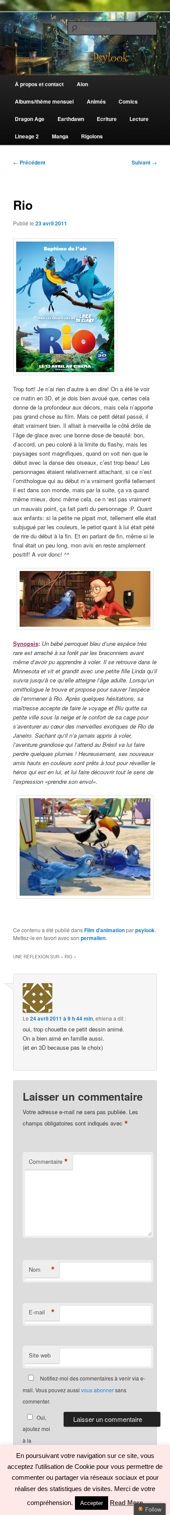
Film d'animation (104, 930)
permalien (93, 938)
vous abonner (97, 1390)
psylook (145, 930)
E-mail (42, 1312)
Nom (42, 1269)
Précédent (29, 162)
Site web (40, 1355)
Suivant (144, 162)
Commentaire (48, 1162)
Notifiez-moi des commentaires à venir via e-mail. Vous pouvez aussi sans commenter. (84, 1389)
